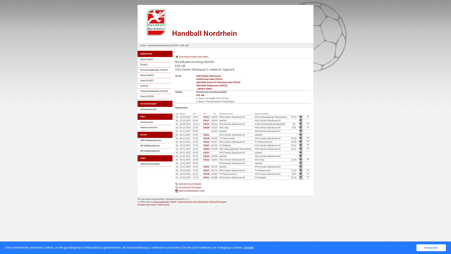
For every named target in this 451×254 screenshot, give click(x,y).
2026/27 (144, 65)
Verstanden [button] (431, 247)
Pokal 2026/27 (147, 75)
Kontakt (141, 205)
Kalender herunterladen (190, 184)
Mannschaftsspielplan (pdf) (192, 191)
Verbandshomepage (150, 164)
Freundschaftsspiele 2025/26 (154, 91)
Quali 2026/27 (147, 59)
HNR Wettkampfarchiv (150, 140)
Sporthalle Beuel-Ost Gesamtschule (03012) (218, 82)
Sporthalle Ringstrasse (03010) (211, 85)
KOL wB (184, 45)
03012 (206, 117)
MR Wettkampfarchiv (150, 151)
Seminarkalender (148, 109)
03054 (206, 149)
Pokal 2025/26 (147, 96)
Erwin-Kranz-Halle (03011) (209, 79)
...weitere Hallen (204, 88)
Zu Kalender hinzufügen (190, 187)
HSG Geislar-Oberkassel (208, 76)
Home (143, 45)
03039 (206, 138)
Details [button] (249, 247)
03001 (206, 145)
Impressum (151, 205)
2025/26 (144, 86)
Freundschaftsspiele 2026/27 (154, 70)
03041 (206, 167)
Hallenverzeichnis (148, 127)
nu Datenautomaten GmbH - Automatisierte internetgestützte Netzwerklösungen (189, 202)
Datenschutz (163, 205)
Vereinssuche (146, 122)
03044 (206, 156)
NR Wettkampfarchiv (150, 146)
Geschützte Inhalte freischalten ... (194, 57)
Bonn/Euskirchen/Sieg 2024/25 (163, 45)
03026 (206, 127)
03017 (206, 120)
